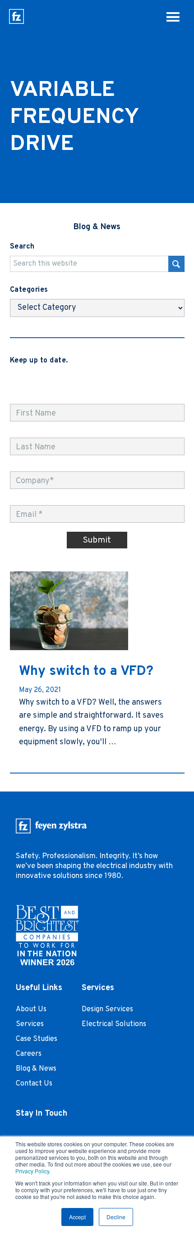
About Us (31, 1009)
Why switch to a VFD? (86, 671)
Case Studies (36, 1039)
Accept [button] (77, 1217)
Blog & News (36, 1068)
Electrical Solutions (114, 1024)
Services (30, 1024)
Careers (29, 1054)
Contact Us (34, 1083)
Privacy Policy (32, 1171)
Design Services (107, 1009)
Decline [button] (115, 1217)
